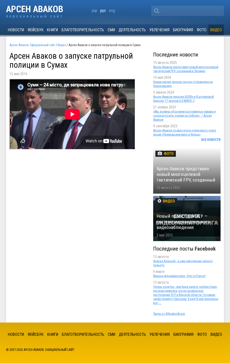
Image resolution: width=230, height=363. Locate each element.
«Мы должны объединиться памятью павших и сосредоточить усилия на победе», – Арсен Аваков (184, 115)
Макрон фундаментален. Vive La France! (179, 276)
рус (103, 10)
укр (94, 10)
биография (183, 29)
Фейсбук (36, 29)
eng (112, 10)
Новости (16, 29)
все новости (211, 139)
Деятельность (132, 29)
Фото (201, 29)
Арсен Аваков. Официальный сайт (34, 12)
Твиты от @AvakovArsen (169, 314)
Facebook (205, 249)
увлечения (159, 29)
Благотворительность (83, 29)
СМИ (111, 29)
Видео (216, 29)
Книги (52, 29)
